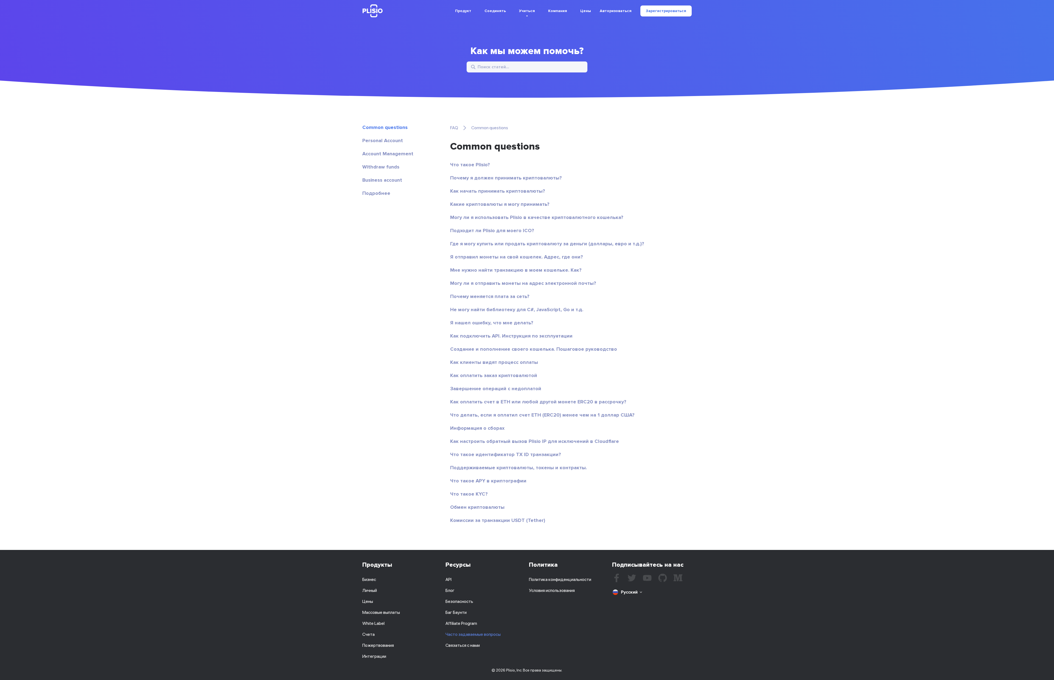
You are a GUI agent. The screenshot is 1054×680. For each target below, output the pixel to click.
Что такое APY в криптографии (488, 481)
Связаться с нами (462, 645)
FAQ (454, 127)
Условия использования (552, 590)
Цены (585, 11)
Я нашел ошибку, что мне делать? (491, 323)
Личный (369, 590)
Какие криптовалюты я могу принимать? (500, 204)
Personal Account (382, 140)
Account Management (387, 154)
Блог (450, 590)
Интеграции (374, 656)
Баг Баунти (456, 612)
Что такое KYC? (469, 494)
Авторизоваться (616, 11)
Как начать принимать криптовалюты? (497, 191)
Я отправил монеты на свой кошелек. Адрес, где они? (516, 257)
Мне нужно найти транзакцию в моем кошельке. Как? (516, 270)
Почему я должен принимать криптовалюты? (506, 178)
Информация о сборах (477, 428)
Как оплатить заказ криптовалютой (493, 375)
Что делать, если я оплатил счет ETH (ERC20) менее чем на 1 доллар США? (542, 415)
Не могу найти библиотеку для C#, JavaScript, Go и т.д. (516, 310)
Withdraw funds (380, 167)
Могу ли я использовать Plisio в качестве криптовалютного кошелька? (536, 217)
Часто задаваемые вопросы (473, 634)
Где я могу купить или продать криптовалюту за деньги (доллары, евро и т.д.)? (547, 244)
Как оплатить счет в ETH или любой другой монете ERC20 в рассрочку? (538, 402)
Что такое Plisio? (470, 165)
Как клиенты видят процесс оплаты (494, 362)
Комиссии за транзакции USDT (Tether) (497, 520)
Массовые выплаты (381, 612)
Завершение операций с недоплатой (495, 389)
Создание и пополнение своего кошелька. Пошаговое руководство (533, 349)
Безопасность (459, 601)
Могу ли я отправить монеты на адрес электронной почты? (523, 283)
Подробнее (376, 193)
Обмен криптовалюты (477, 507)
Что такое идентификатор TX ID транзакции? (505, 454)
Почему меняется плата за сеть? (489, 296)
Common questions (385, 127)
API (448, 579)
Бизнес (369, 579)
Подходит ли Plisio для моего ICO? (492, 230)
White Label (373, 623)
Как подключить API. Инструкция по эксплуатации (511, 336)
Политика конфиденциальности (560, 579)
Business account (382, 180)
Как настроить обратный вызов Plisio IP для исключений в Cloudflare (534, 441)
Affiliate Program (461, 623)
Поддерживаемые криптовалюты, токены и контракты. (518, 468)
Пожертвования (378, 645)
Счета (368, 634)
